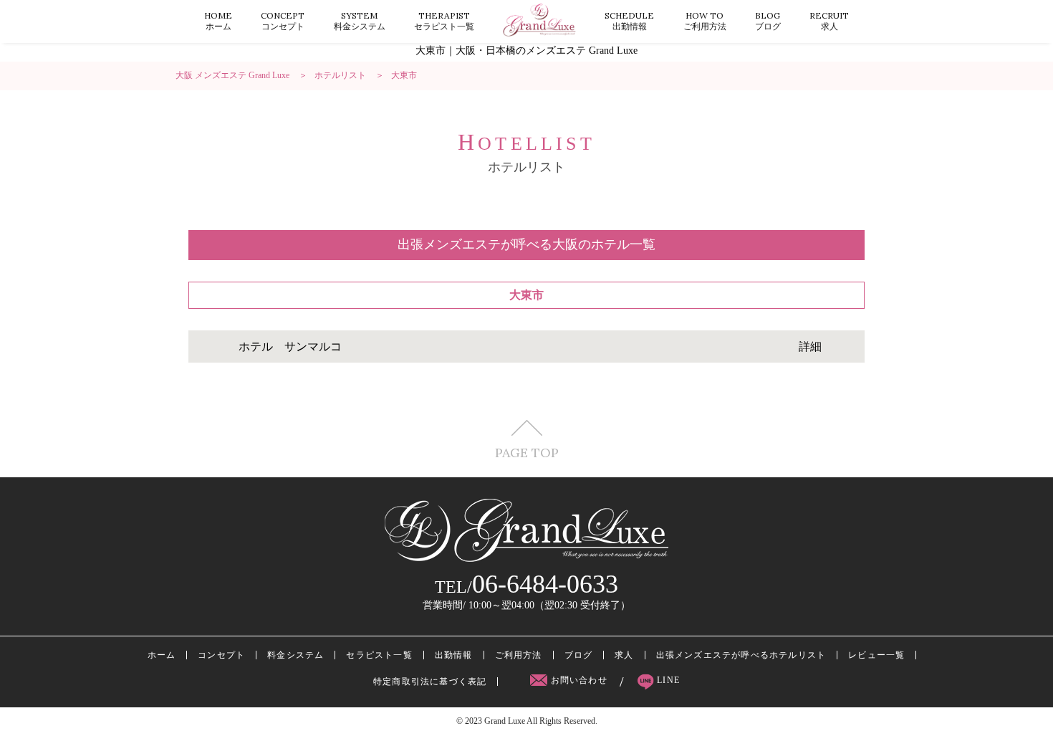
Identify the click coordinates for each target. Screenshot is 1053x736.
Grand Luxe (504, 721)
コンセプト (282, 21)
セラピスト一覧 (444, 21)
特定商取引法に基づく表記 (429, 682)
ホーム (218, 21)
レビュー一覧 (876, 655)
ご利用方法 (704, 21)
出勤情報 (629, 21)
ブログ (768, 21)
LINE (667, 680)
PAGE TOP (527, 451)
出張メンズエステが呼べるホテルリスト (741, 655)
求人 (829, 21)
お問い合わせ (578, 680)
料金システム (359, 21)
